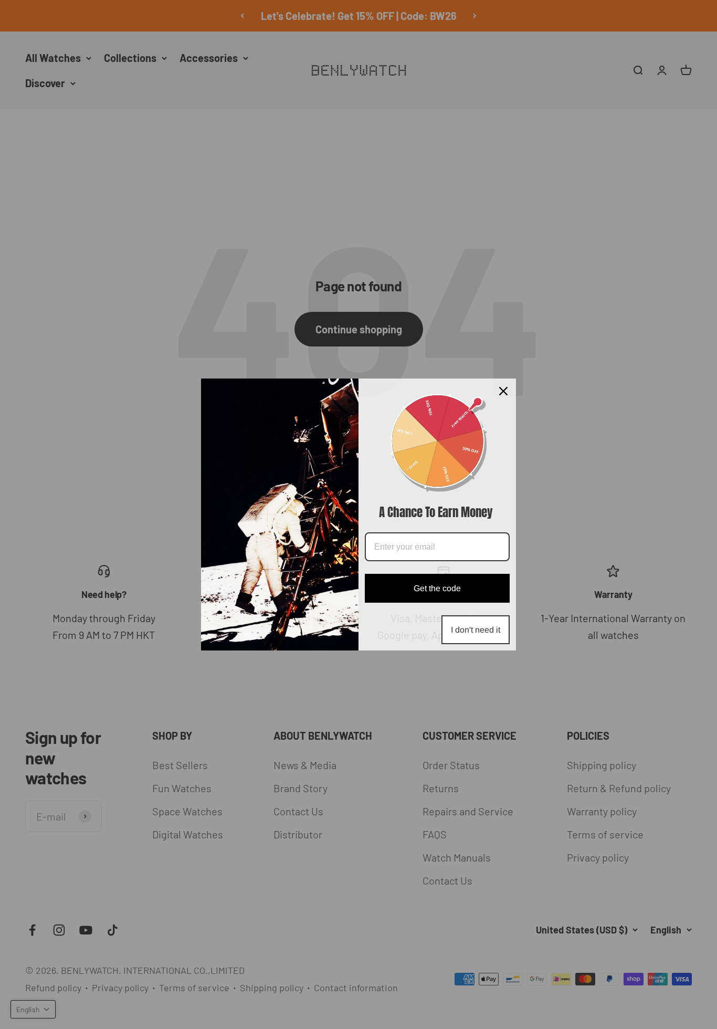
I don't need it (475, 629)
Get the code (437, 588)
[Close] (503, 391)
